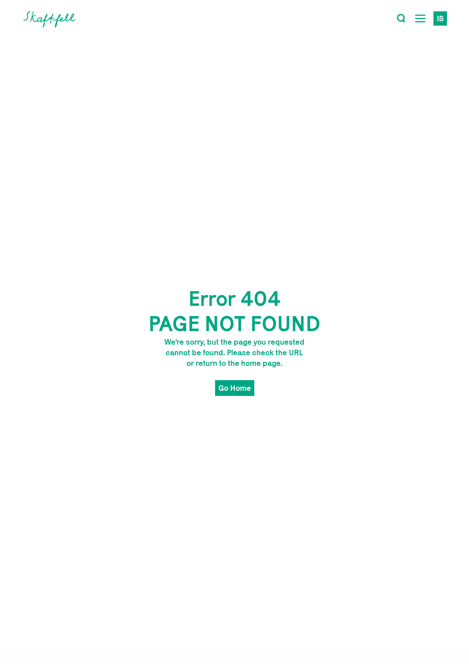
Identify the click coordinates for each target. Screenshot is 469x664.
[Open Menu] (420, 18)
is (440, 18)
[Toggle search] (401, 18)
